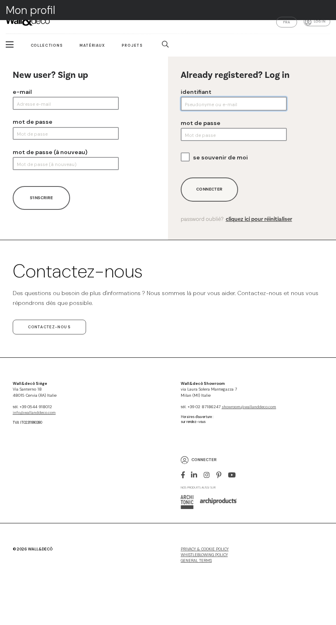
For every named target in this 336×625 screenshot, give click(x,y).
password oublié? (236, 219)
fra (286, 22)
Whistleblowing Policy (204, 554)
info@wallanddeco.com (34, 412)
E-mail (22, 92)
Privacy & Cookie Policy (205, 549)
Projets (132, 45)
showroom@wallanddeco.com (249, 407)
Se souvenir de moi (220, 157)
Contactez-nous (49, 327)
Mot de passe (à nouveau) (50, 152)
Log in (319, 21)
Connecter (209, 189)
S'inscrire (41, 198)
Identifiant (196, 92)
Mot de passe (32, 122)
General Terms (196, 560)
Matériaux (92, 45)
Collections (47, 45)
